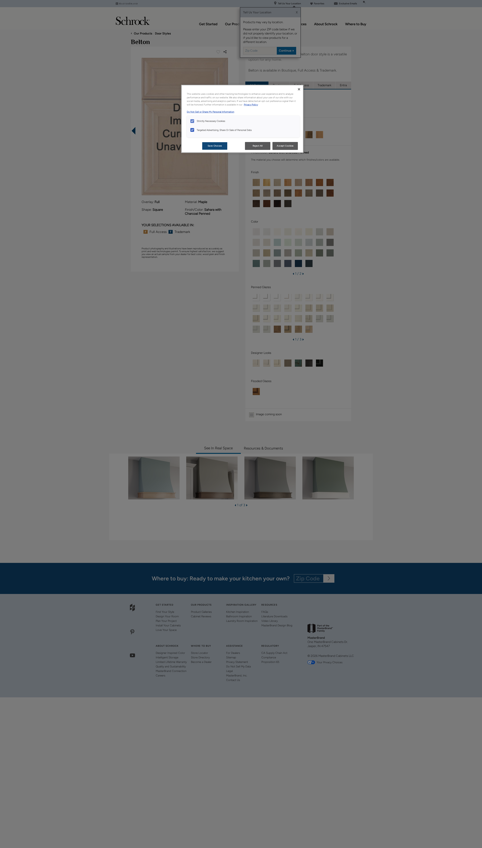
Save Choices (215, 145)
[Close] (299, 89)
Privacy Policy (251, 104)
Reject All (258, 145)
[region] (242, 119)
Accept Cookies (285, 145)
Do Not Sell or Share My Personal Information (210, 111)
